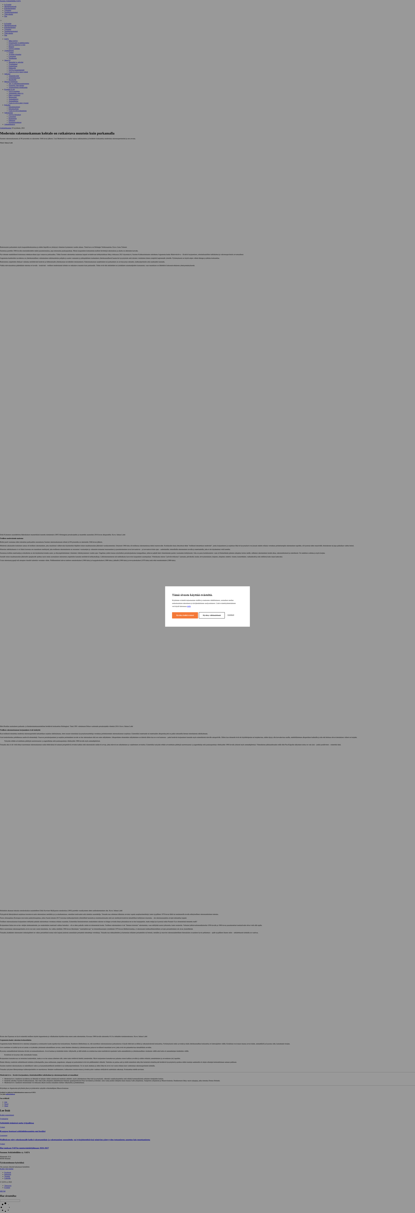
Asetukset (230, 615)
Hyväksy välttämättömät (212, 615)
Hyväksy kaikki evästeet (185, 615)
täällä (189, 606)
